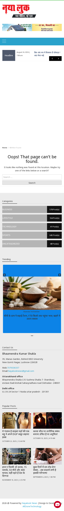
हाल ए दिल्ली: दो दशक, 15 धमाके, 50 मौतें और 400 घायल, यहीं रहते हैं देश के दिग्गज (14, 471)
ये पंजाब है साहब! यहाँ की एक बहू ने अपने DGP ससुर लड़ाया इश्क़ (15, 434)
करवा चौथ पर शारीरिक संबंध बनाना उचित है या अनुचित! (46, 433)
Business (27, 312)
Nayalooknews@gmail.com (21, 371)
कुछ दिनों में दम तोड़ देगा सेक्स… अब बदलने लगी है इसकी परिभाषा (44, 469)
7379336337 (13, 367)
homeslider (35, 312)
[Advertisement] (32, 103)
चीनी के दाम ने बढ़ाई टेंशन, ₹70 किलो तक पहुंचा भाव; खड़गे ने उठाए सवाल (32, 317)
